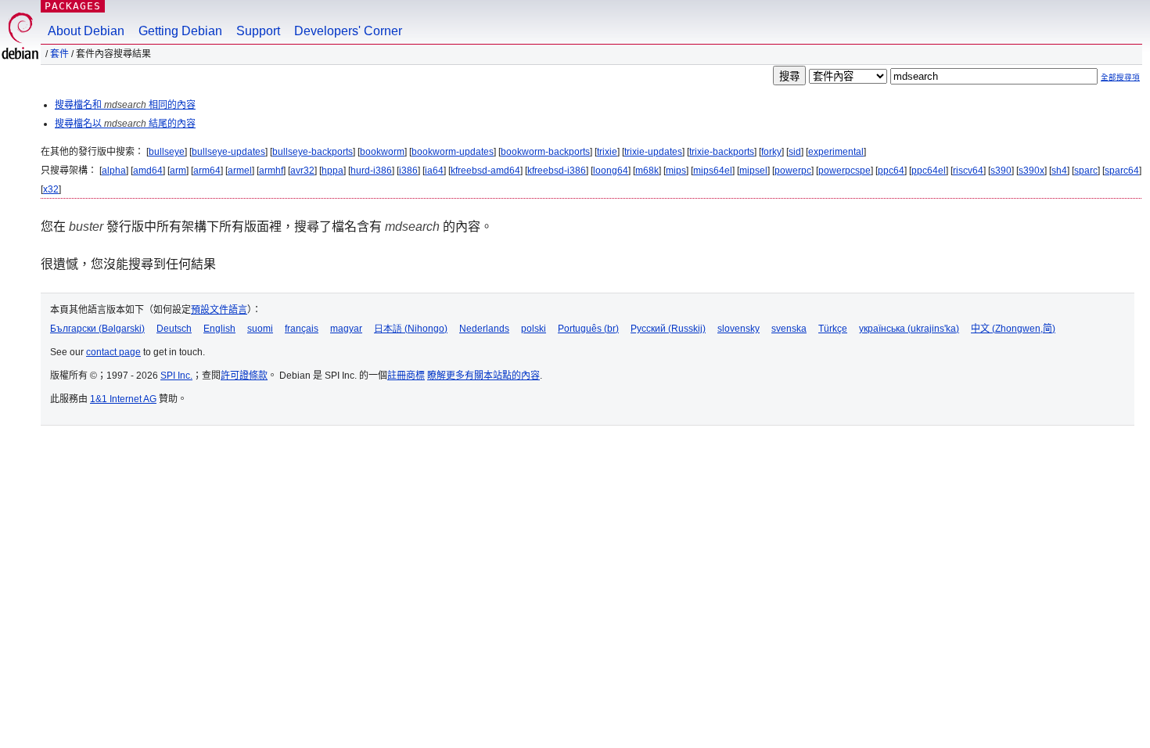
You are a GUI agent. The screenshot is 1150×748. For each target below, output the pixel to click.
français (301, 328)
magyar (346, 328)
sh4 (1059, 170)
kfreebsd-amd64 (485, 170)
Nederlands (484, 328)
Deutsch (174, 328)
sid (795, 151)
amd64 (148, 170)
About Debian (86, 31)
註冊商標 (406, 375)
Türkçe (832, 328)
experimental (836, 151)
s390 (1001, 170)
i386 (408, 170)
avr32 (302, 170)
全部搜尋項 (1120, 77)
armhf (271, 170)
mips (676, 170)
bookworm (382, 151)
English (219, 328)
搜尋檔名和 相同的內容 (125, 104)
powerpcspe (844, 170)
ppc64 (891, 170)
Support (258, 31)
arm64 (207, 170)
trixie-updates (653, 151)
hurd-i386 (371, 170)
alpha (114, 170)
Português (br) (588, 328)
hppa (332, 170)
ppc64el (928, 170)
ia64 (434, 170)
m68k (647, 170)
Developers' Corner (348, 31)
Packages (73, 6)
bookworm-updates (452, 151)
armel (240, 170)
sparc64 (1122, 170)
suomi (260, 328)
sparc (1086, 170)
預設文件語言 (219, 309)
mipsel (753, 170)
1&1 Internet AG (123, 399)
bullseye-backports (312, 151)
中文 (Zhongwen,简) (1013, 328)
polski (533, 328)
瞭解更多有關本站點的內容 (483, 375)
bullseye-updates (228, 151)
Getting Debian (180, 31)
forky (771, 151)
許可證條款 (244, 375)
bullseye (167, 151)
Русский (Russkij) (668, 328)
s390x (1031, 170)
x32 (51, 189)
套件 (59, 54)
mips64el (712, 170)
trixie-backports (721, 151)
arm (178, 170)
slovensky (738, 328)
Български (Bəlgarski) (97, 328)
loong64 (610, 170)
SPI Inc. (176, 375)
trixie (607, 151)
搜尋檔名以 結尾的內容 (125, 123)
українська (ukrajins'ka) (909, 328)
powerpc (792, 170)
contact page (113, 352)
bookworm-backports (545, 151)
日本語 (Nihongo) (410, 328)
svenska (789, 328)
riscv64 (968, 170)
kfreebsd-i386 (556, 170)
